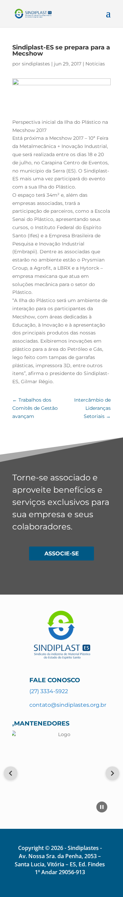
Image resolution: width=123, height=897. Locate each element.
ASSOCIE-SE (61, 553)
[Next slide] (112, 773)
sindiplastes (36, 64)
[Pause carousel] (101, 807)
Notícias (95, 64)
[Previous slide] (10, 773)
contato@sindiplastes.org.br (67, 705)
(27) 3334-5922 (48, 691)
